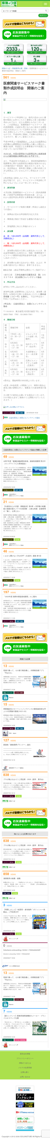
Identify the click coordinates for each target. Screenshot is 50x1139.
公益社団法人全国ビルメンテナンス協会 (16, 495)
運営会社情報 (25, 1053)
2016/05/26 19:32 (32, 413)
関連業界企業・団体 (20, 68)
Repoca (11, 697)
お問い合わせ (25, 1076)
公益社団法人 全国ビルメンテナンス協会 (24, 417)
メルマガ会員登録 (25, 1067)
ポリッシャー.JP (13, 938)
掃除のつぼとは (25, 1063)
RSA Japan (12, 733)
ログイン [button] (43, 15)
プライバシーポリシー (25, 1058)
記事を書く (25, 1072)
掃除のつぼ (9, 4)
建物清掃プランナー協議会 (16, 768)
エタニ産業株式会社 (14, 966)
